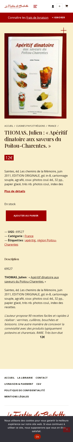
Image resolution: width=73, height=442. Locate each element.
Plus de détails (14, 191)
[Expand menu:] (59, 6)
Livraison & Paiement (18, 383)
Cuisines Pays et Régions (30, 125)
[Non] (66, 429)
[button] (63, 30)
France (52, 125)
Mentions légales (16, 396)
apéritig (30, 240)
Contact (42, 377)
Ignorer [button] (59, 17)
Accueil (8, 125)
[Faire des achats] (67, 6)
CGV (38, 383)
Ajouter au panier (26, 215)
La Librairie (25, 377)
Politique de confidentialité (24, 390)
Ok (37, 436)
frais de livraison (37, 18)
